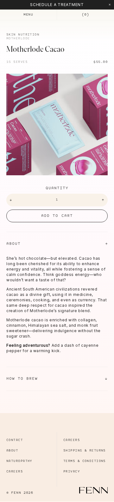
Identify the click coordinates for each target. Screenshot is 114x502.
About (57, 244)
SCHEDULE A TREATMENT (57, 4)
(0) (85, 15)
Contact (14, 440)
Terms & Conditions (84, 461)
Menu (28, 15)
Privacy (71, 471)
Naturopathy (19, 461)
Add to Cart (57, 216)
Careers (14, 471)
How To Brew (57, 379)
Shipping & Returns (84, 450)
